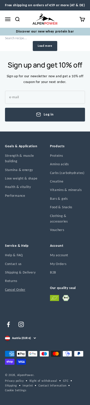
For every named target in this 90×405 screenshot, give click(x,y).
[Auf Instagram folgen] (21, 324)
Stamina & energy (19, 170)
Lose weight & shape (21, 178)
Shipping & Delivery (20, 272)
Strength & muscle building (19, 158)
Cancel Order (15, 290)
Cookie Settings (15, 390)
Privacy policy (14, 380)
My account (59, 255)
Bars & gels (59, 198)
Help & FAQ (14, 255)
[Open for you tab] (8, 398)
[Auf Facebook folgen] (8, 324)
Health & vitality (18, 187)
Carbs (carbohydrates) (67, 173)
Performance (15, 196)
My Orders (58, 264)
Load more (45, 46)
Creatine (57, 181)
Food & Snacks (61, 207)
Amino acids (59, 164)
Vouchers (57, 230)
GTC (65, 380)
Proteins (56, 156)
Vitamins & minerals (66, 190)
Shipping (11, 385)
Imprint (27, 385)
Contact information (52, 385)
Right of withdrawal (43, 380)
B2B (53, 272)
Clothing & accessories (59, 219)
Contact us (13, 264)
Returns (11, 281)
